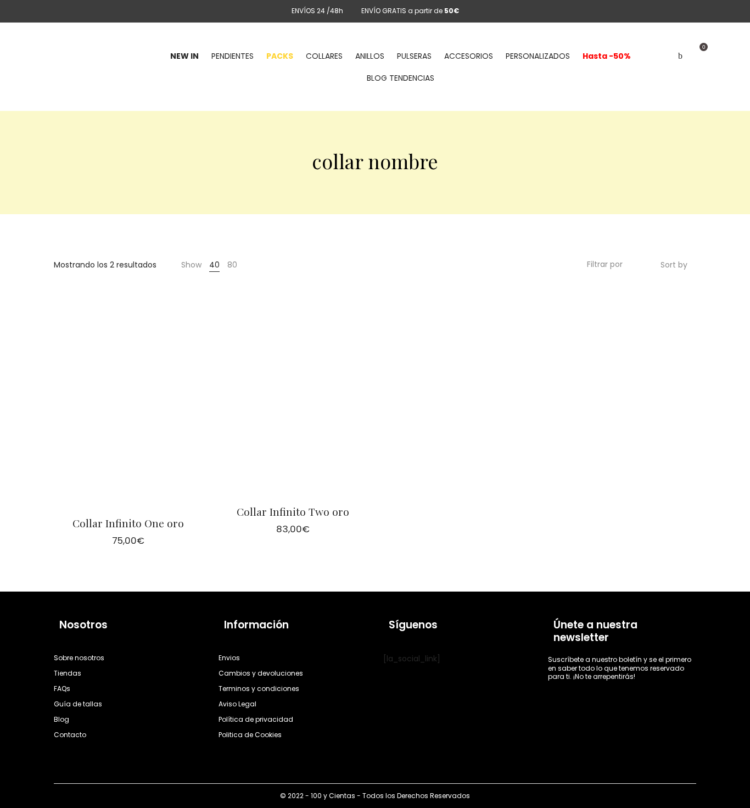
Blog (61, 719)
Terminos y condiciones (259, 688)
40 (214, 264)
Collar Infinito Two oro (293, 511)
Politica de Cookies (250, 734)
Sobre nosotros (79, 657)
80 (232, 264)
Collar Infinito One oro (128, 523)
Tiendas (67, 673)
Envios (229, 657)
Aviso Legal (237, 704)
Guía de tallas (78, 704)
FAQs (62, 688)
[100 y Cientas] (70, 56)
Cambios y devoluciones (261, 673)
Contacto (70, 734)
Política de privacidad (256, 719)
